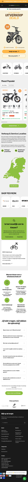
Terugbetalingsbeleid (6, 441)
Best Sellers (4, 85)
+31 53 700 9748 (4, 467)
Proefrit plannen (9, 236)
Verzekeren (18, 430)
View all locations (14, 185)
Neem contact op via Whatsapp (14, 393)
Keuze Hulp (20, 236)
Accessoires (4, 451)
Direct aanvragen (6, 263)
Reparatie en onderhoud (18, 433)
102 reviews (12, 111)
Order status (18, 438)
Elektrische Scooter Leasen (20, 441)
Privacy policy (4, 438)
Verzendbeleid (4, 436)
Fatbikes (3, 449)
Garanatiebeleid (5, 434)
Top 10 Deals (11, 85)
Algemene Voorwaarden (4, 431)
